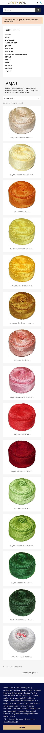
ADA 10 (8, 34)
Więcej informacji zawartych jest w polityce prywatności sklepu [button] (20, 720)
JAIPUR (8, 46)
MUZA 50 (8, 68)
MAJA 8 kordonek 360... (22, 508)
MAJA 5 (8, 57)
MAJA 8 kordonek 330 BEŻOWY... (22, 138)
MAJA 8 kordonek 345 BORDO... (22, 471)
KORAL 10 (9, 49)
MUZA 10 (8, 65)
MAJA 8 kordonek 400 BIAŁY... (22, 657)
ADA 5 (7, 37)
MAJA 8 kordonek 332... (22, 212)
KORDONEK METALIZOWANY (16, 54)
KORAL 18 (9, 51)
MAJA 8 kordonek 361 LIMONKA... (22, 546)
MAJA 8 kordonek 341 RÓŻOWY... (22, 397)
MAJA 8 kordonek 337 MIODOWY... (22, 323)
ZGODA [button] (22, 727)
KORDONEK (12, 30)
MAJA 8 (8, 60)
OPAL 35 (8, 71)
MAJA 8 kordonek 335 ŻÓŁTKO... (22, 286)
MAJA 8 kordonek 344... (22, 434)
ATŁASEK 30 (9, 40)
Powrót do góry (31, 672)
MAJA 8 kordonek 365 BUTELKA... (22, 620)
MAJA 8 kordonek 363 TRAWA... (22, 583)
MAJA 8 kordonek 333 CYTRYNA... (22, 249)
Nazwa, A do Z (22, 98)
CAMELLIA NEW (11, 43)
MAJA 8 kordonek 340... (22, 360)
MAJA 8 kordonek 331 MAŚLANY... (22, 175)
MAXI (7, 63)
